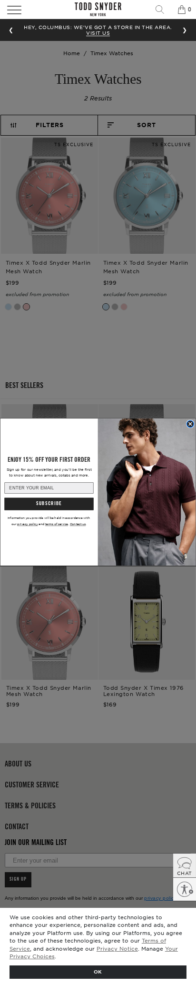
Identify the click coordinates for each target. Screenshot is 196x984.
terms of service (56, 524)
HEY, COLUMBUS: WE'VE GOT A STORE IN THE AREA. (98, 30)
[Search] (163, 9)
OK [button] (98, 971)
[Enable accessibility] (184, 889)
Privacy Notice (117, 948)
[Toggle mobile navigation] (29, 9)
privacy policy (27, 524)
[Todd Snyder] (98, 9)
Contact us (78, 524)
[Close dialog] (190, 423)
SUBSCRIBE (49, 504)
